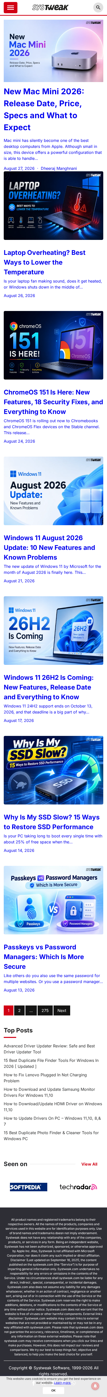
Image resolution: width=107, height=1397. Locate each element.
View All (89, 1164)
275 (45, 1010)
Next (61, 1010)
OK (53, 1390)
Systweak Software (51, 1367)
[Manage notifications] (95, 1386)
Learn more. (62, 1383)
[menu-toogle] (10, 7)
